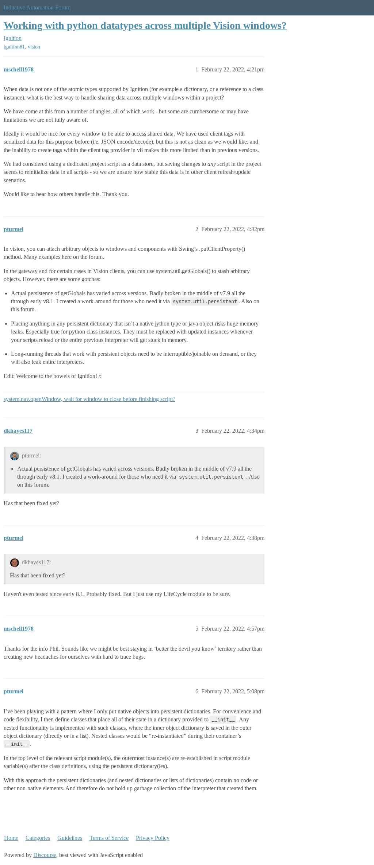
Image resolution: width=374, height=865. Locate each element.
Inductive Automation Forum (37, 7)
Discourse (44, 855)
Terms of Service (109, 838)
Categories (38, 838)
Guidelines (69, 838)
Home (11, 838)
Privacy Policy (152, 838)
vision (34, 47)
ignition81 (14, 47)
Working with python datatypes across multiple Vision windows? (145, 25)
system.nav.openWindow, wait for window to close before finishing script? (89, 399)
